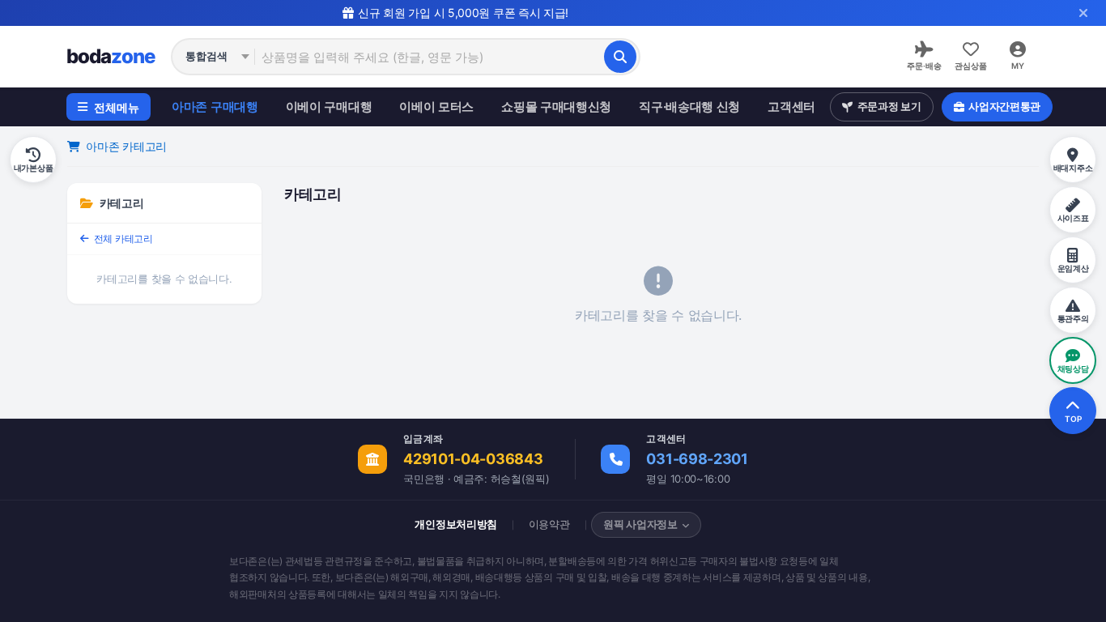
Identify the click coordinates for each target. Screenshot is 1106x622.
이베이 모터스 (436, 106)
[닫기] (1083, 13)
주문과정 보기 (889, 106)
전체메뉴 (116, 107)
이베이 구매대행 (329, 106)
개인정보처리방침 (456, 524)
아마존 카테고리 (125, 146)
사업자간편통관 (1004, 106)
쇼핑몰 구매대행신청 (556, 106)
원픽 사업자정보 (640, 524)
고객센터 (791, 106)
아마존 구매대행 (215, 106)
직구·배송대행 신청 (689, 106)
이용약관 (549, 524)
